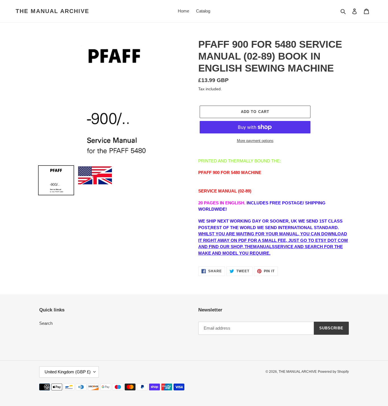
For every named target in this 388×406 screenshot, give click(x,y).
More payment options (255, 141)
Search (46, 323)
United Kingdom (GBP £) (68, 371)
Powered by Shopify (333, 372)
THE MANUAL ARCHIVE (52, 11)
